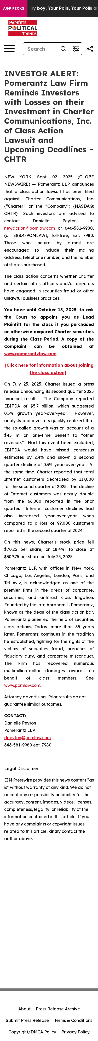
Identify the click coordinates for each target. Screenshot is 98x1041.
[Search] (63, 49)
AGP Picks (13, 8)
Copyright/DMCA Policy (32, 1031)
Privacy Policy (75, 1031)
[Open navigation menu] (9, 48)
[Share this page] (90, 48)
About (24, 1008)
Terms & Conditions (73, 1020)
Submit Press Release (27, 1020)
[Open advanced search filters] (76, 49)
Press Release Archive (58, 1008)
